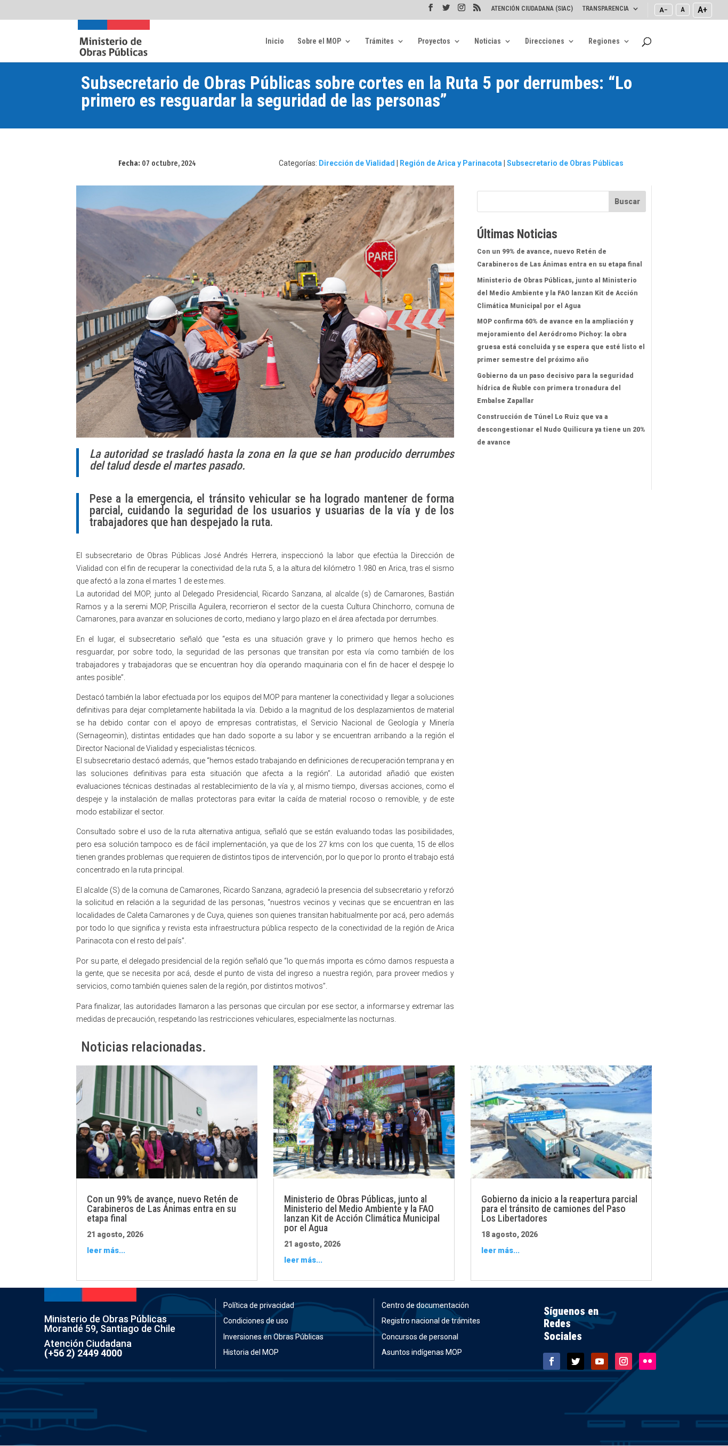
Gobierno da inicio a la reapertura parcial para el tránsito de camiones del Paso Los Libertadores (559, 1208)
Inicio (274, 41)
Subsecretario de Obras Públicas (565, 163)
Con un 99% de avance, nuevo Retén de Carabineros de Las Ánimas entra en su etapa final (162, 1208)
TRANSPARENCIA (606, 8)
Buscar (627, 201)
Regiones (604, 41)
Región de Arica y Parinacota (451, 163)
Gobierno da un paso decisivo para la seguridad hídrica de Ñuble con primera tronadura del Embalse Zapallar (555, 388)
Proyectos (434, 41)
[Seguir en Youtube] (599, 1361)
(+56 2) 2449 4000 (83, 1353)
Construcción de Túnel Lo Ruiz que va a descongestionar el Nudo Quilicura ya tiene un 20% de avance (561, 429)
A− (663, 9)
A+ (702, 9)
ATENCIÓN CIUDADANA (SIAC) (532, 8)
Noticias (487, 41)
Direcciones (544, 41)
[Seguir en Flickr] (647, 1361)
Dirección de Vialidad (357, 163)
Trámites (379, 41)
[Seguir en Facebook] (551, 1361)
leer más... (106, 1250)
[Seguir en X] (575, 1361)
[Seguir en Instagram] (623, 1361)
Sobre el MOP (319, 41)
